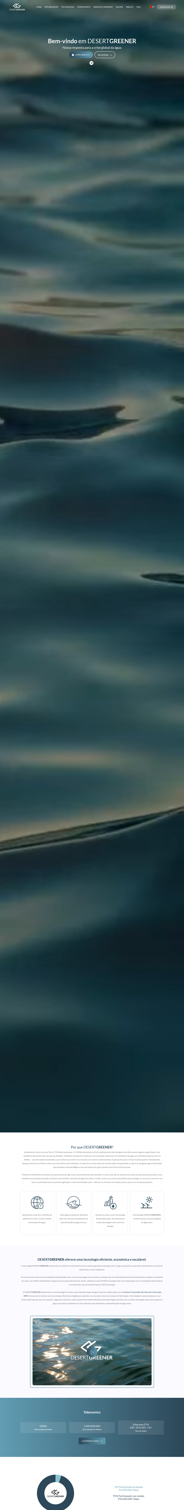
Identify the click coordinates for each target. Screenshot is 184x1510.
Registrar (103, 55)
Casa (39, 7)
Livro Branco (82, 54)
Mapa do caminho (103, 7)
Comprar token (90, 1441)
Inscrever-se (166, 7)
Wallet (130, 7)
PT (153, 7)
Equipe (119, 7)
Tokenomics (83, 7)
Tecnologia (67, 7)
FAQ (139, 7)
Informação (51, 7)
